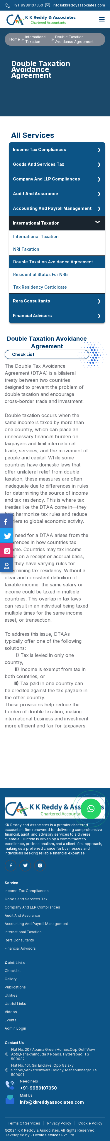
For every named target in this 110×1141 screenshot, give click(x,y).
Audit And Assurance (35, 193)
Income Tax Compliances (39, 149)
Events (10, 1020)
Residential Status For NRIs (41, 274)
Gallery (11, 979)
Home (14, 39)
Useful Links (15, 1003)
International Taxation (35, 39)
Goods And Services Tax (38, 164)
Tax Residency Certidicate (40, 287)
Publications (15, 987)
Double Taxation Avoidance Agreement (53, 261)
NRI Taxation (26, 249)
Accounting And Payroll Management (52, 208)
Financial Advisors (32, 315)
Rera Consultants (31, 300)
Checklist (13, 970)
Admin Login (15, 1028)
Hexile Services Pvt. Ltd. (54, 1135)
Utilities (11, 995)
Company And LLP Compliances (46, 178)
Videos (11, 1012)
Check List (23, 354)
